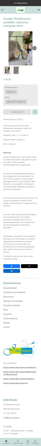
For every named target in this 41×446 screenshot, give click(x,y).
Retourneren (8, 296)
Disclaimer (7, 314)
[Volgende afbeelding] (34, 48)
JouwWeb (15, 433)
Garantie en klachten (11, 305)
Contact (6, 327)
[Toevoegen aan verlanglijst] (35, 112)
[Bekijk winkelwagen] (38, 10)
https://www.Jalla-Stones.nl (15, 383)
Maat (7, 97)
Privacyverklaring (10, 318)
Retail (5, 309)
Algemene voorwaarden (13, 301)
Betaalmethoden (10, 288)
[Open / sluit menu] (2, 10)
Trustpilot (7, 426)
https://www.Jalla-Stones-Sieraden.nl (19, 367)
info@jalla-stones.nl (11, 417)
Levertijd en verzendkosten (14, 292)
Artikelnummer (11, 87)
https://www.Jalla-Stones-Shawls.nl (18, 379)
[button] (7, 70)
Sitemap (6, 322)
